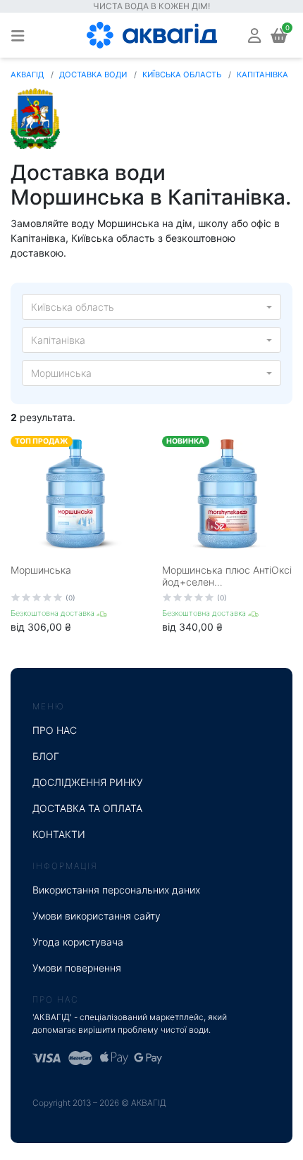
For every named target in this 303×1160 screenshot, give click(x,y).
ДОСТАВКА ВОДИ (93, 74)
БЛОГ (45, 756)
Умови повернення (76, 968)
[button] (254, 34)
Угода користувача (77, 942)
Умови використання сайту (96, 916)
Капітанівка (58, 340)
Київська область (72, 307)
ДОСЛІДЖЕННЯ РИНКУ (87, 782)
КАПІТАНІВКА (262, 74)
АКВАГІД (27, 74)
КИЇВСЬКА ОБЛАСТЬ (181, 74)
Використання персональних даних (116, 890)
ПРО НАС (54, 730)
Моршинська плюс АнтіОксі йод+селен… (227, 576)
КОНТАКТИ (58, 834)
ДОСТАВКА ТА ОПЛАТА (87, 808)
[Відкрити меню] (17, 35)
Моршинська (61, 373)
